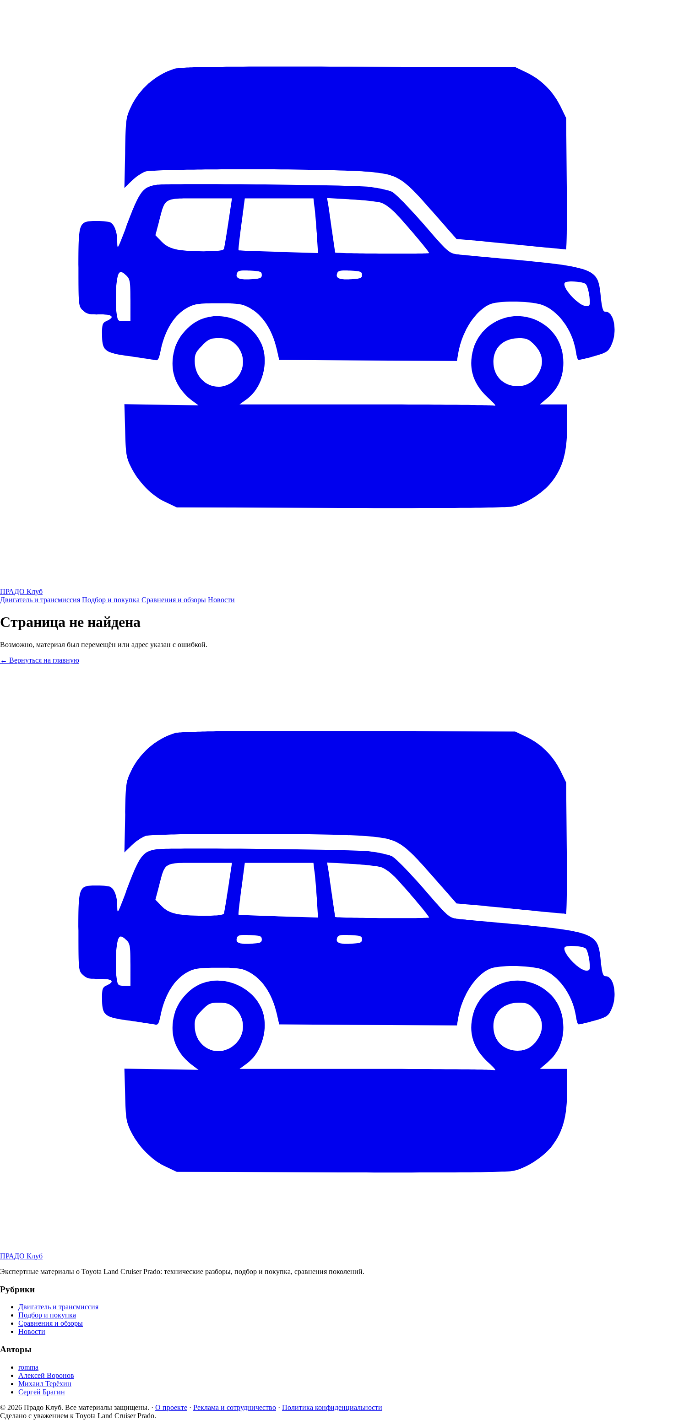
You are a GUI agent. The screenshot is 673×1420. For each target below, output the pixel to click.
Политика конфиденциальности (332, 1407)
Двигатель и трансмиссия (40, 600)
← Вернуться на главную (39, 660)
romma (28, 1367)
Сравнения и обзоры (173, 600)
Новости (221, 600)
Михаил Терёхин (44, 1384)
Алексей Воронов (46, 1375)
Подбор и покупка (111, 600)
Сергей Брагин (41, 1392)
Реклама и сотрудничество (234, 1407)
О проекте (171, 1407)
